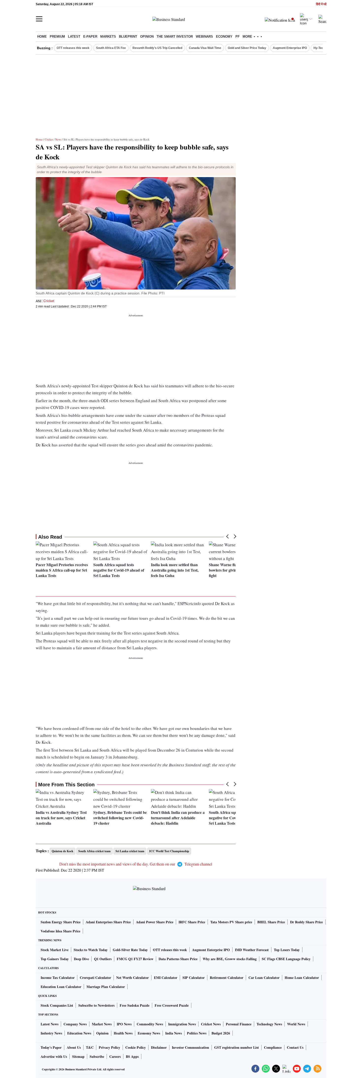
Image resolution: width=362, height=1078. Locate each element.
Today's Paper (51, 1047)
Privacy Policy (109, 1047)
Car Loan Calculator (264, 977)
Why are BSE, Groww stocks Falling (230, 958)
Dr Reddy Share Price (306, 922)
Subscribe (97, 1056)
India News (173, 1033)
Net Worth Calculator (132, 977)
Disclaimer (159, 1047)
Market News (102, 1024)
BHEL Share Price (271, 922)
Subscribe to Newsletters (96, 1005)
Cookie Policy (135, 1047)
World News (296, 1024)
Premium (57, 36)
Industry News (51, 1033)
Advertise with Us (54, 1056)
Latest (74, 36)
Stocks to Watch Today (91, 949)
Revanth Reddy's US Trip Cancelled (157, 48)
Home (42, 36)
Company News (75, 1024)
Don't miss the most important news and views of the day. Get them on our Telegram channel (135, 863)
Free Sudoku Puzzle (134, 1005)
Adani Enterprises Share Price (108, 922)
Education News (79, 1033)
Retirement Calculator (226, 977)
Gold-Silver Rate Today (130, 949)
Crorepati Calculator (95, 977)
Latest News (49, 1024)
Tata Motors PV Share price (231, 922)
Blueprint (128, 36)
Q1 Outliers (103, 958)
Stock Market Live (54, 949)
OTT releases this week (73, 48)
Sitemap (78, 1056)
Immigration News (182, 1024)
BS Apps (132, 1056)
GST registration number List (236, 1047)
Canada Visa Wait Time (205, 48)
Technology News (269, 1024)
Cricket (49, 139)
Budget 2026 (221, 1033)
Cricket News (211, 1024)
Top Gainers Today (55, 958)
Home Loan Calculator (302, 977)
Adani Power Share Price (154, 922)
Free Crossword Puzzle (172, 1005)
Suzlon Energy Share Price (61, 922)
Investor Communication (190, 1047)
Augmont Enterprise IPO (290, 48)
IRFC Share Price (192, 922)
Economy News (149, 1033)
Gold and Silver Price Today (247, 48)
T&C (90, 1047)
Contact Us (295, 1047)
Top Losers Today (287, 949)
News (58, 139)
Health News (123, 1033)
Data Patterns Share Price (178, 958)
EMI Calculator (165, 977)
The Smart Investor (175, 36)
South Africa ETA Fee (111, 48)
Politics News (196, 1033)
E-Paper (90, 36)
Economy (224, 36)
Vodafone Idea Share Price (60, 931)
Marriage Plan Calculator (105, 986)
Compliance (273, 1047)
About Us (74, 1047)
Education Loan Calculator (61, 986)
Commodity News (150, 1024)
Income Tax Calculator (58, 977)
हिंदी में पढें (321, 4)
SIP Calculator (193, 977)
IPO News (124, 1024)
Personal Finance (238, 1024)
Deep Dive (81, 958)
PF (237, 36)
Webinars (204, 36)
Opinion (147, 36)
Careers (115, 1056)
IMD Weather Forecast (252, 949)
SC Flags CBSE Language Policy (286, 958)
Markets (108, 36)
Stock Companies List (57, 1005)
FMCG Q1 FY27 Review (135, 958)
